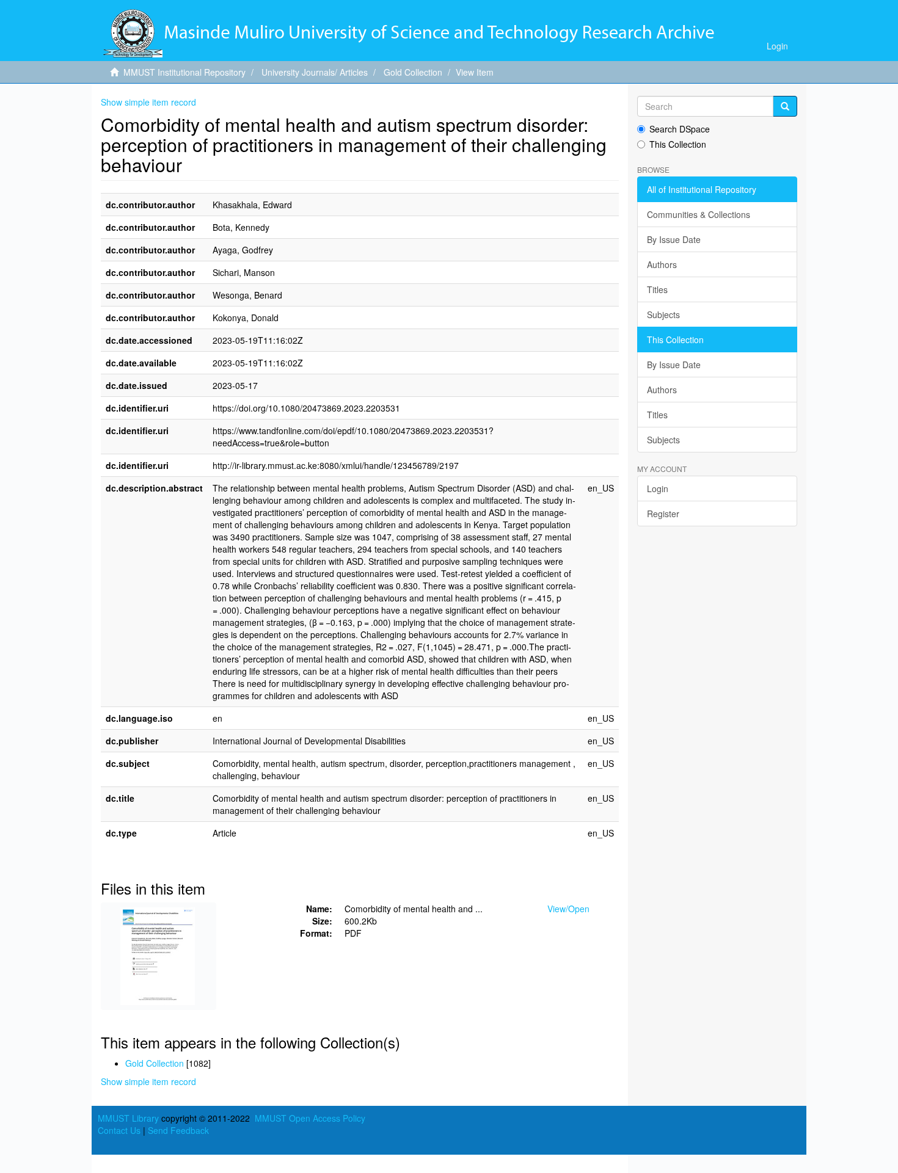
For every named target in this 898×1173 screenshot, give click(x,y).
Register (663, 513)
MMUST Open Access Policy (310, 1118)
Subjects (663, 314)
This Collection (677, 144)
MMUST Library (128, 1118)
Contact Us (119, 1130)
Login (657, 488)
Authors (662, 264)
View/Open (568, 908)
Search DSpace (679, 129)
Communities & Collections (698, 214)
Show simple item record (148, 102)
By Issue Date (674, 239)
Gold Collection (413, 72)
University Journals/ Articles (314, 72)
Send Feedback (178, 1130)
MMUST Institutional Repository (184, 72)
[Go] (785, 106)
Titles (657, 289)
